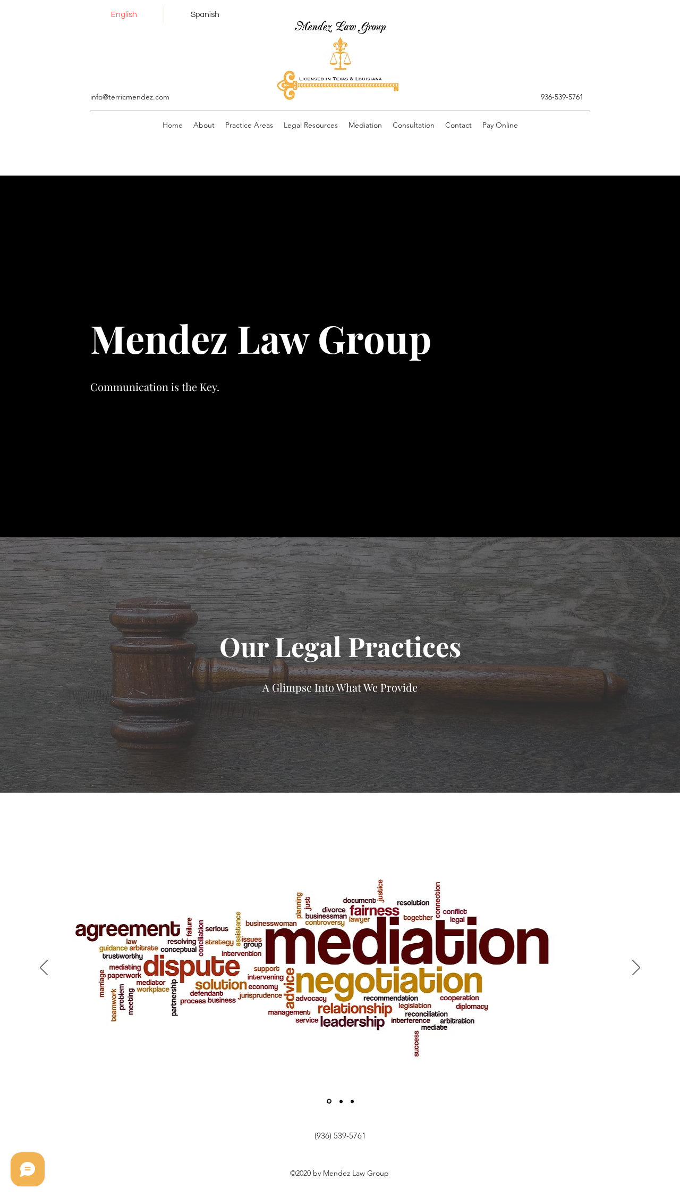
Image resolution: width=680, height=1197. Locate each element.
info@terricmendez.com (129, 97)
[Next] (636, 968)
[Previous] (44, 968)
